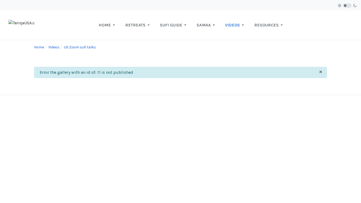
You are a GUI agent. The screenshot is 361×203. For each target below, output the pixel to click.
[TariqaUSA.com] (21, 24)
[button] (107, 25)
